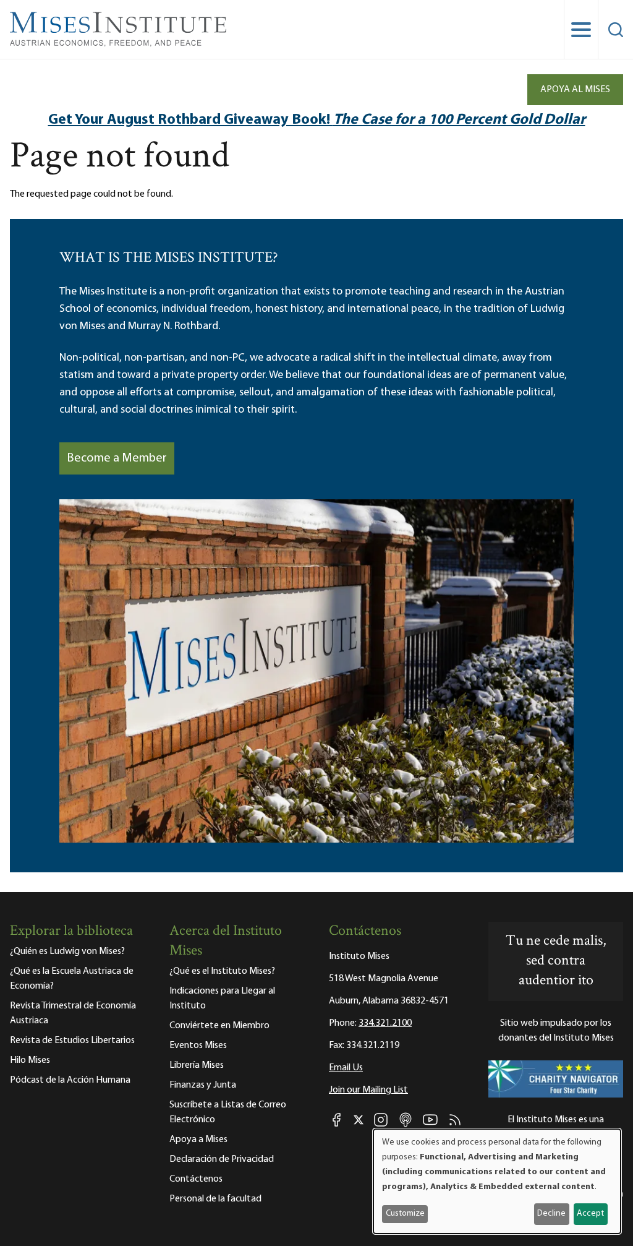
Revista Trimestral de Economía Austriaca (73, 1013)
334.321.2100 (385, 1023)
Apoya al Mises (575, 90)
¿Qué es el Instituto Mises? (222, 971)
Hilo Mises (30, 1060)
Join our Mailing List (368, 1090)
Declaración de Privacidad (221, 1159)
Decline (551, 1213)
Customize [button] (405, 1213)
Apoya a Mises (198, 1140)
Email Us (346, 1068)
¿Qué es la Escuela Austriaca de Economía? (72, 978)
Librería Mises (196, 1065)
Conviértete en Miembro (219, 1026)
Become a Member (117, 458)
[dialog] (497, 1181)
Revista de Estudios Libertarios (72, 1041)
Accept (590, 1213)
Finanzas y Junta (202, 1085)
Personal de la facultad (215, 1199)
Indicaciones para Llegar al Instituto (222, 998)
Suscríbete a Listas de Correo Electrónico (227, 1112)
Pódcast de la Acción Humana (70, 1080)
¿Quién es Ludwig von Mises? (67, 951)
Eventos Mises (198, 1046)
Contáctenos (196, 1179)
